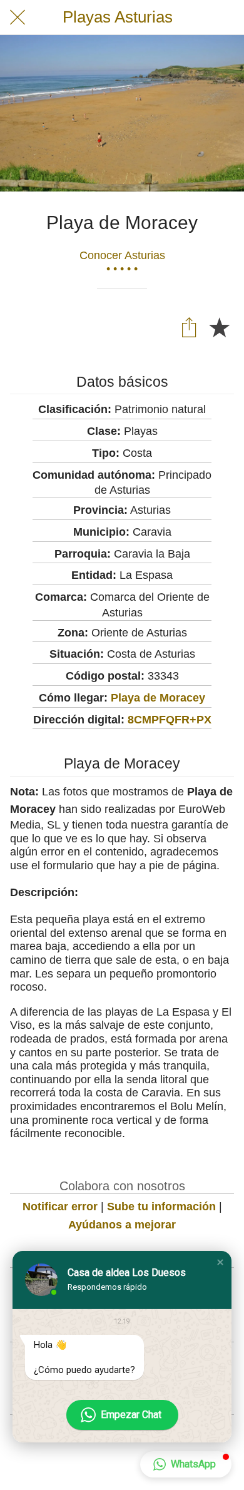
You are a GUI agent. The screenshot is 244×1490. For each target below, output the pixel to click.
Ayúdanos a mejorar (122, 1224)
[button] (220, 1262)
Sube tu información (161, 1206)
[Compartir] (189, 327)
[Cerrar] (17, 17)
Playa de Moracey (158, 697)
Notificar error (60, 1206)
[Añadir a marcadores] (219, 327)
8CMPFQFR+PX (169, 719)
